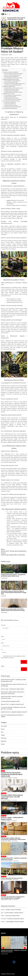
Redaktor (9, 800)
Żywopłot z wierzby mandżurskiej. (13, 909)
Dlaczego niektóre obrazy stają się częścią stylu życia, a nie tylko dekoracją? (12, 796)
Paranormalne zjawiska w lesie (10, 103)
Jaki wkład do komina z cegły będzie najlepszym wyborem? (14, 712)
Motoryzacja (3, 738)
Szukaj (2, 666)
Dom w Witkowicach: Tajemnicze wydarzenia (13, 99)
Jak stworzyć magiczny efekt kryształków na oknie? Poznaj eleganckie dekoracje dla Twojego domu (13, 592)
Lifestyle (3, 735)
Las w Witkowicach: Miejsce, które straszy (11, 101)
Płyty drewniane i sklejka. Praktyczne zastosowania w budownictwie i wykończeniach (13, 838)
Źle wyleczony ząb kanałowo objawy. (15, 918)
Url (1, 649)
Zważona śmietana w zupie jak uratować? (14, 912)
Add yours (16, 620)
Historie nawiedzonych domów (10, 96)
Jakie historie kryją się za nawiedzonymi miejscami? (14, 73)
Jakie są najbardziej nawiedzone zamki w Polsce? (13, 77)
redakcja (10, 54)
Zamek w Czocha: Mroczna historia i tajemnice (13, 85)
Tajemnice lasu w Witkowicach (10, 102)
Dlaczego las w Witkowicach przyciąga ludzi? (13, 106)
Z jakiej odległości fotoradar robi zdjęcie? (15, 921)
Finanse (2, 729)
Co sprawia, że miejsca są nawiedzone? (10, 72)
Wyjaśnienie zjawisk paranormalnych (11, 97)
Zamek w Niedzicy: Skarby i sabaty (11, 82)
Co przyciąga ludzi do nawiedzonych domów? (13, 95)
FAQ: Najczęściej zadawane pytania (10, 108)
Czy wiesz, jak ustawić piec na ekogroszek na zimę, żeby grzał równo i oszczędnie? (12, 897)
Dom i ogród (4, 726)
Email (2, 643)
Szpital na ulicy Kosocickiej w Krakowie (12, 89)
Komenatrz (3, 625)
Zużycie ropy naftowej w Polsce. (13, 915)
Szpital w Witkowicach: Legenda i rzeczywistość (13, 92)
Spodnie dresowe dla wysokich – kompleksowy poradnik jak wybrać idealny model (13, 575)
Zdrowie (3, 744)
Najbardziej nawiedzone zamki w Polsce (11, 79)
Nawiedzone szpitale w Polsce (9, 86)
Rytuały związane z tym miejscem (11, 105)
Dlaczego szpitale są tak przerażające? (11, 90)
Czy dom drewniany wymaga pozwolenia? (10, 701)
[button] (9, 957)
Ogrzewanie (3, 741)
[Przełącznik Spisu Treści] (23, 70)
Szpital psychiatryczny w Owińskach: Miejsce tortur (14, 87)
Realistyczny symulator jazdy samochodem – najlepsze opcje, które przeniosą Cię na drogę (13, 609)
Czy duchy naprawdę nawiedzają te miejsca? (13, 74)
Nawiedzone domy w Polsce (8, 93)
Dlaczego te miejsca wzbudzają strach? (12, 76)
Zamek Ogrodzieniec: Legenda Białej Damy (12, 80)
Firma (2, 732)
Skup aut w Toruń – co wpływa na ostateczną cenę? (12, 704)
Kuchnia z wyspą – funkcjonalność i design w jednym (12, 689)
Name (2, 636)
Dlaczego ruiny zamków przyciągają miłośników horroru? (15, 83)
